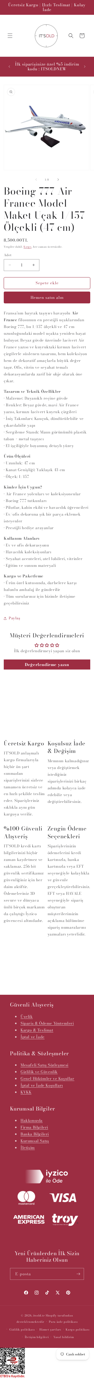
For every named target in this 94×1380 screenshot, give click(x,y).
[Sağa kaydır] (58, 179)
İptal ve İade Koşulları (42, 1085)
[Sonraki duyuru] (84, 66)
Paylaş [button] (14, 618)
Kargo (28, 247)
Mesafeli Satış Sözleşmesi (44, 1065)
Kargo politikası (77, 1330)
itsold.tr (39, 1315)
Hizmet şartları (50, 1330)
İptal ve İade (33, 1037)
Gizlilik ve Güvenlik (39, 1072)
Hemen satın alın (47, 297)
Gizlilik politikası (22, 1330)
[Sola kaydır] (36, 179)
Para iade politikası (63, 1322)
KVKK (26, 1092)
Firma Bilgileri (34, 1127)
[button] (10, 35)
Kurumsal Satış (35, 1141)
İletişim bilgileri (37, 1337)
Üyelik (27, 1016)
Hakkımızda (32, 1120)
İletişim (28, 1147)
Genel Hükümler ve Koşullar (47, 1078)
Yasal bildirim (63, 1337)
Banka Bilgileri (35, 1134)
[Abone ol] (78, 1274)
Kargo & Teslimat (37, 1030)
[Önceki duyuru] (9, 66)
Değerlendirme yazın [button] (47, 664)
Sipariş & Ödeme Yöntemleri (47, 1023)
